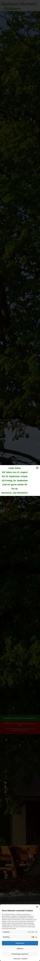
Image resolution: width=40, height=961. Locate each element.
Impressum (24, 958)
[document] (20, 480)
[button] (37, 907)
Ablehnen (20, 948)
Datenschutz (17, 958)
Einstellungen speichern (20, 954)
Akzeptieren (20, 943)
